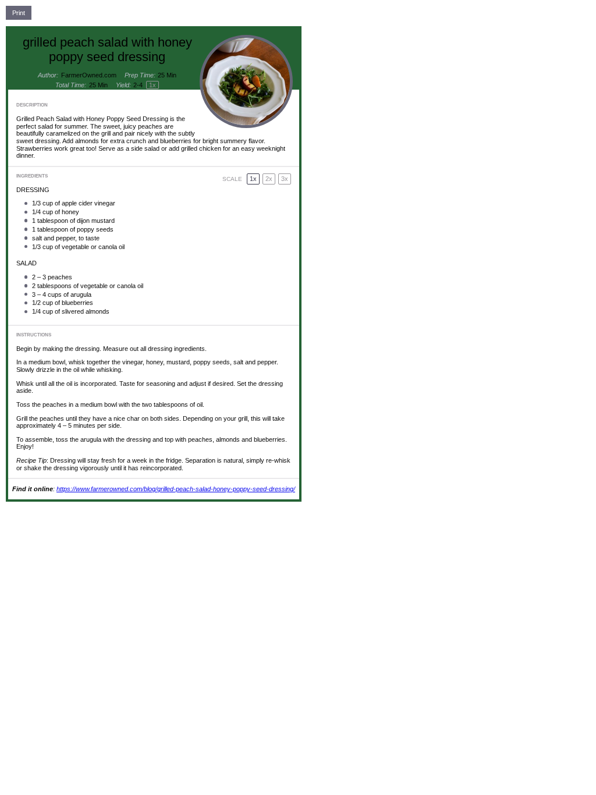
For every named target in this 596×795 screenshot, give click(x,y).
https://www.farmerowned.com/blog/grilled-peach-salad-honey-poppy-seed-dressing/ (175, 488)
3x (284, 178)
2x (268, 178)
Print (18, 12)
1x (253, 178)
